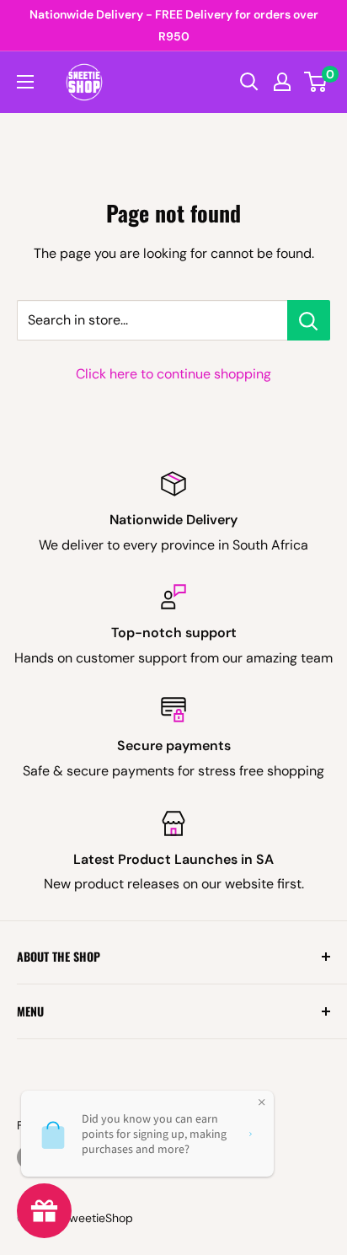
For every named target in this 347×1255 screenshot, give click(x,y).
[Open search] (249, 81)
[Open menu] (25, 81)
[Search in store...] (308, 320)
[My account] (282, 81)
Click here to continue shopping (173, 374)
